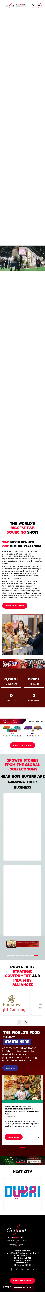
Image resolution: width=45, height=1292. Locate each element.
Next (25, 1022)
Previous (19, 1022)
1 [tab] (9, 955)
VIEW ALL (10, 1068)
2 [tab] (13, 955)
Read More (34, 1137)
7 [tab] (36, 955)
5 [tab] (27, 955)
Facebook (11, 1269)
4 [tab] (22, 955)
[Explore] (39, 5)
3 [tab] (18, 955)
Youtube (28, 1269)
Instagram (16, 1269)
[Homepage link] (16, 5)
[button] (7, 1147)
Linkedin (22, 1269)
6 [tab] (32, 955)
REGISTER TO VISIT (22, 1287)
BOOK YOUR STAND (15, 605)
